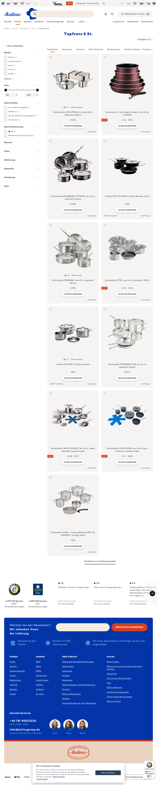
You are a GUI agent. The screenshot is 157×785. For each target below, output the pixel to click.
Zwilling (39, 685)
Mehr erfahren (59, 777)
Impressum (67, 671)
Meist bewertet (96, 49)
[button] (100, 50)
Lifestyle (14, 685)
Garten (13, 676)
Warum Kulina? (114, 701)
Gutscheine (67, 680)
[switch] (149, 776)
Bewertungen (113, 662)
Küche (12, 662)
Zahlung (65, 699)
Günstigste (67, 49)
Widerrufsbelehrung (71, 694)
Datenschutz (68, 666)
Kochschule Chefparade (118, 692)
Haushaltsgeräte (17, 671)
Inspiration (119, 22)
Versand (66, 689)
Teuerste (80, 49)
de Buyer (40, 689)
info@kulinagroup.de (25, 729)
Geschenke (147, 22)
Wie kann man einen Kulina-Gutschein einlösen (124, 668)
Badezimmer (15, 680)
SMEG (38, 671)
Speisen (13, 666)
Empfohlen (52, 49)
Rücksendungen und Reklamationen (78, 685)
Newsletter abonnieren (129, 627)
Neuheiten (132, 22)
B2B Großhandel (114, 688)
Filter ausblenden (15, 46)
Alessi (38, 666)
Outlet (13, 694)
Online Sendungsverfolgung (119, 697)
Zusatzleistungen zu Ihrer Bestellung (79, 703)
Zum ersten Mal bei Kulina (119, 678)
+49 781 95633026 (23, 721)
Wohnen (13, 689)
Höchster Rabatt (132, 49)
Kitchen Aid (41, 676)
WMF (38, 662)
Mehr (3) (7, 78)
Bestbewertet (113, 49)
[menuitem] (7, 22)
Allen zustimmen (108, 773)
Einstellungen (42, 779)
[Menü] (153, 762)
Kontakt (66, 676)
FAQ (109, 683)
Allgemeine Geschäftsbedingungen (78, 662)
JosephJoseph (42, 680)
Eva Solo (40, 694)
